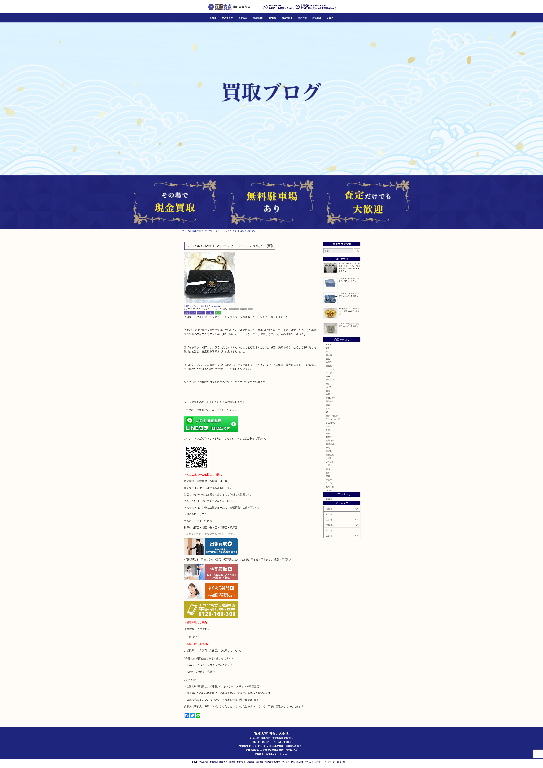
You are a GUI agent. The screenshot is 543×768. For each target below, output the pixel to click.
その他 (329, 483)
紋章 (328, 433)
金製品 (329, 362)
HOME (213, 18)
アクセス (285, 762)
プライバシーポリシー (313, 762)
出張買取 (259, 762)
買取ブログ (287, 18)
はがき (329, 426)
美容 (328, 476)
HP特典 (272, 18)
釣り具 (329, 344)
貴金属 (329, 355)
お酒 (328, 408)
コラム (329, 490)
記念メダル (331, 397)
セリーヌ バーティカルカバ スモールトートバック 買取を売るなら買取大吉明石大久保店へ (349, 267)
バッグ (192, 312)
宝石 (328, 358)
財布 (328, 376)
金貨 (328, 394)
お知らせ (330, 486)
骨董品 (329, 436)
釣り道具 (330, 461)
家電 (328, 447)
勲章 (328, 429)
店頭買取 (250, 762)
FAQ (293, 762)
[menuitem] (213, 18)
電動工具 (330, 454)
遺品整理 (277, 762)
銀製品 (329, 365)
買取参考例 (258, 18)
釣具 (328, 347)
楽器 (328, 465)
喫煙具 (329, 451)
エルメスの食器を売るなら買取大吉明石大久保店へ (349, 324)
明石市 (218, 312)
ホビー (329, 479)
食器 (328, 390)
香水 (328, 468)
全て (186, 312)
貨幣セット (331, 401)
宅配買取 (268, 762)
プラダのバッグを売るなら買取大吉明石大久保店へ (349, 294)
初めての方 (227, 18)
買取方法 (302, 18)
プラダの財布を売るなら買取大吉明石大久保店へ (349, 279)
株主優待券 (331, 422)
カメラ (329, 387)
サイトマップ (329, 762)
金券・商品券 (332, 415)
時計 (328, 383)
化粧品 (329, 472)
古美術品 (330, 440)
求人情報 (300, 762)
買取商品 (242, 18)
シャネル (209, 312)
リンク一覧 (340, 762)
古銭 (328, 404)
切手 (328, 412)
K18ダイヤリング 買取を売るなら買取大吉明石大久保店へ (349, 311)
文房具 (329, 458)
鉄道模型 (330, 443)
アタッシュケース (334, 369)
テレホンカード (333, 419)
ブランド (200, 312)
